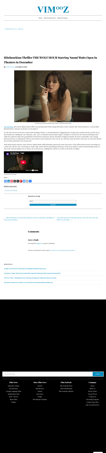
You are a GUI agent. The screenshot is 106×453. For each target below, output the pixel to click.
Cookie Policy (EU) (92, 402)
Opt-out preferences (92, 405)
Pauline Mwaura (10, 67)
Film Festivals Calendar (66, 391)
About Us (92, 388)
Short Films (13, 399)
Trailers (39, 391)
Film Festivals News (66, 386)
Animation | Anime (13, 386)
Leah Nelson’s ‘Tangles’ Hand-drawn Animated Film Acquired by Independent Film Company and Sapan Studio (32, 273)
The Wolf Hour (8, 127)
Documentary (13, 388)
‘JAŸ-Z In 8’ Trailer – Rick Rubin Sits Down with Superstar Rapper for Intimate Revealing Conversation (30, 278)
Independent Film (10, 29)
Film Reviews (40, 388)
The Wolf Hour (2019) (11, 190)
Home (40, 18)
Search (97, 374)
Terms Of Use (92, 394)
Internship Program (92, 399)
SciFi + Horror (13, 397)
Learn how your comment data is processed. (62, 250)
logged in (39, 243)
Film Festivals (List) (66, 388)
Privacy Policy (92, 391)
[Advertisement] (53, 43)
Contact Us (92, 397)
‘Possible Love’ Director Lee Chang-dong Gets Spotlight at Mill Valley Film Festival (25, 268)
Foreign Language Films (13, 391)
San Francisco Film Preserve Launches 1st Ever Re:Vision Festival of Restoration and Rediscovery (28, 282)
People (40, 397)
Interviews (40, 394)
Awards (40, 386)
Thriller (20, 29)
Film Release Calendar (40, 399)
